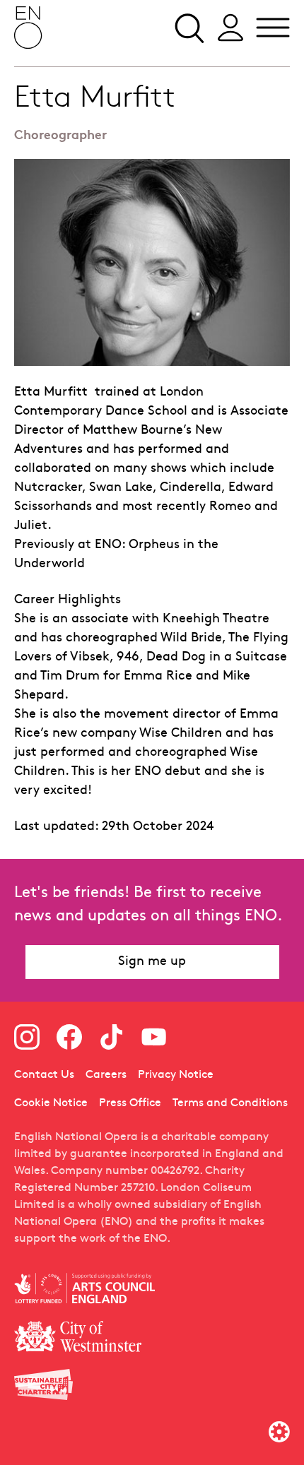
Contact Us (44, 1075)
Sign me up (152, 961)
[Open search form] (188, 28)
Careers (106, 1075)
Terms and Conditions (230, 1103)
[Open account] (230, 28)
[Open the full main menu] (273, 28)
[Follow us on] (27, 1037)
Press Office (130, 1103)
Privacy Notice (176, 1075)
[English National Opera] (28, 27)
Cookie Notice (51, 1103)
